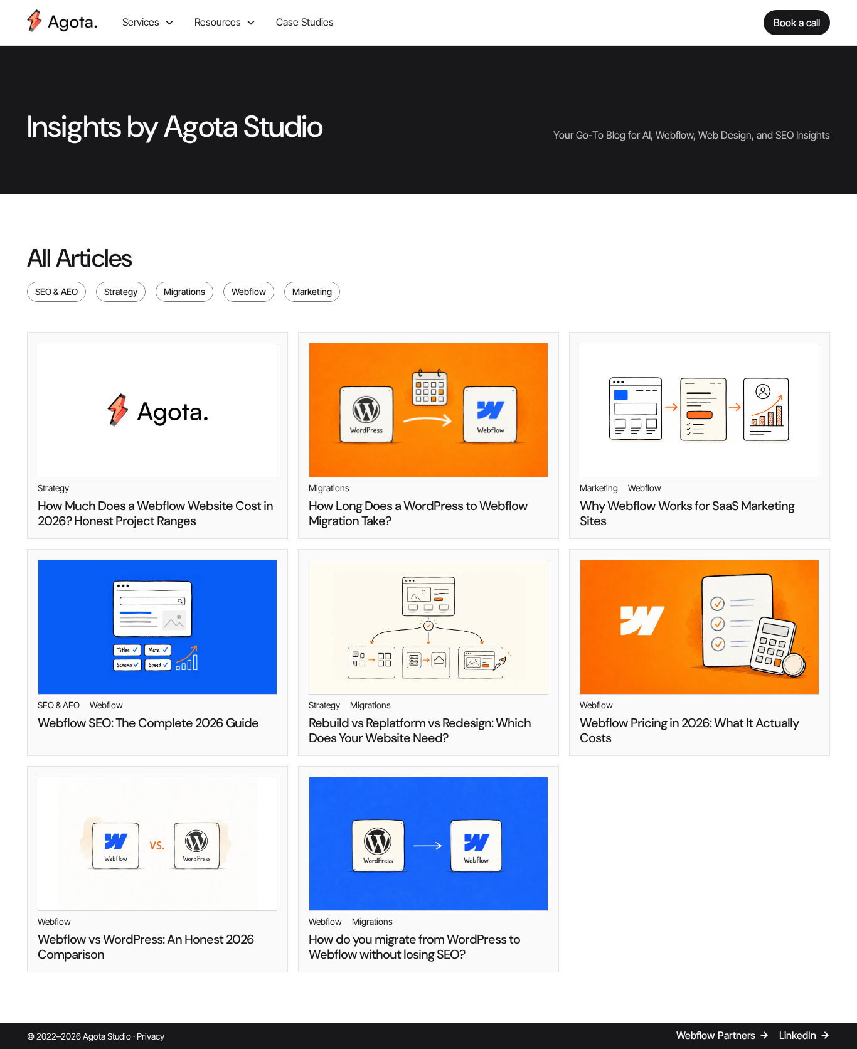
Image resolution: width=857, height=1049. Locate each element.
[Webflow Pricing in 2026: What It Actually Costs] (699, 652)
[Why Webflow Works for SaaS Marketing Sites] (699, 435)
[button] (148, 22)
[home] (62, 23)
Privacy (150, 1036)
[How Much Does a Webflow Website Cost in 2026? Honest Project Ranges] (157, 435)
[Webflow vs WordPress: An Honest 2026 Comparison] (157, 869)
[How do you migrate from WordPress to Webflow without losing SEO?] (428, 869)
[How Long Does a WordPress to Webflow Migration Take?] (428, 435)
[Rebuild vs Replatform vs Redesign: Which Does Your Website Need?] (428, 652)
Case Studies (305, 22)
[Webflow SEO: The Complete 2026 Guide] (157, 652)
